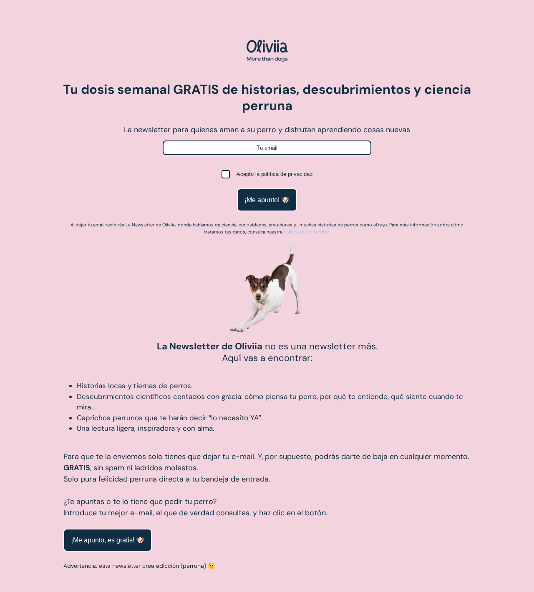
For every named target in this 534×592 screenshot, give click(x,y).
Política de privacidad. (307, 232)
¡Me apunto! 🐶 (267, 199)
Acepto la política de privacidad (274, 174)
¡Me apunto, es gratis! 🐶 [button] (107, 540)
